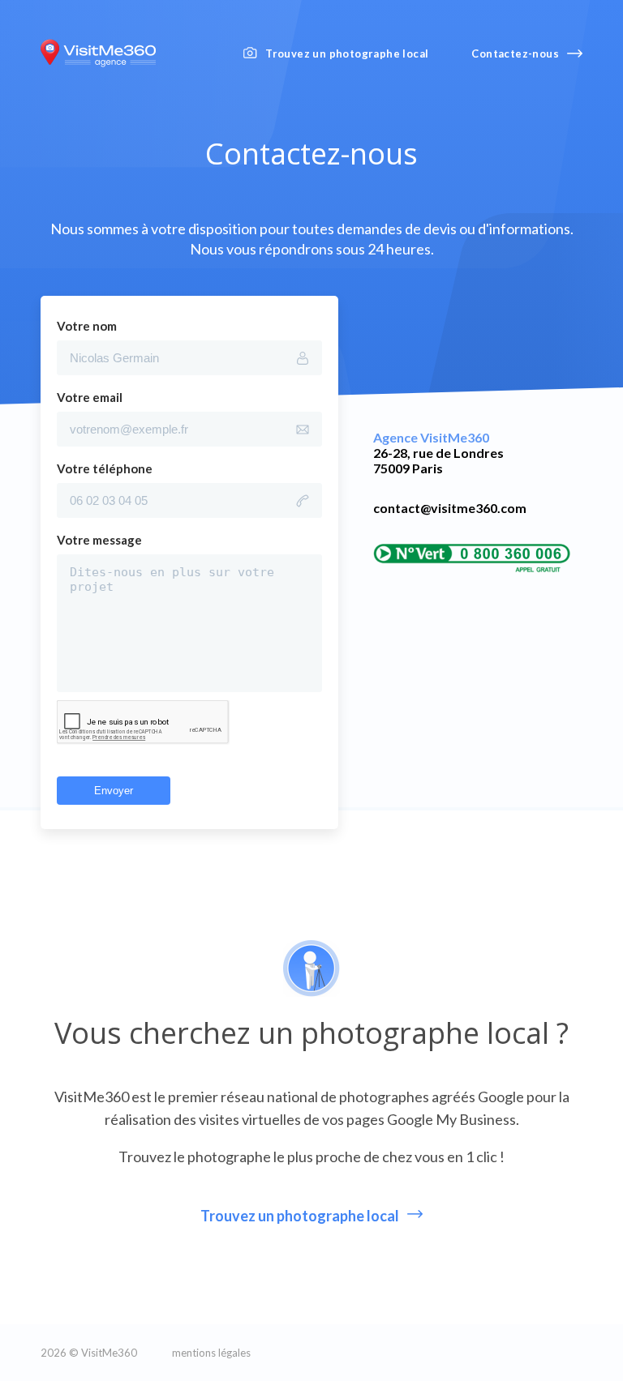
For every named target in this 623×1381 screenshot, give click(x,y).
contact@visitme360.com (449, 507)
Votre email (89, 397)
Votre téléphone (105, 468)
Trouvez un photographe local (346, 53)
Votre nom (87, 326)
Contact (515, 53)
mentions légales (211, 1352)
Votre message (99, 539)
